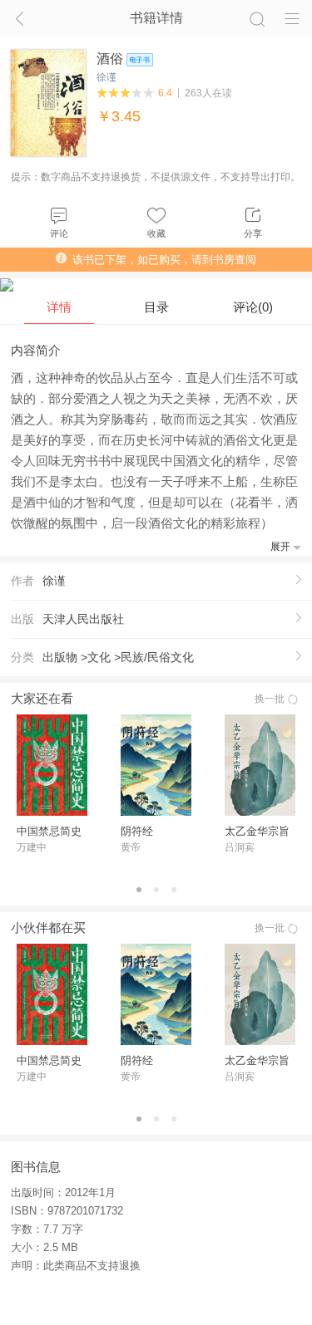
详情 (59, 307)
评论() (253, 307)
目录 (156, 307)
